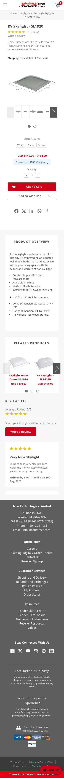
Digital (27, 553)
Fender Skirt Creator (32, 611)
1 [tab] (29, 126)
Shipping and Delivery (32, 577)
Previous (10, 112)
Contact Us (32, 557)
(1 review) (33, 32)
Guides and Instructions (32, 619)
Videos (32, 628)
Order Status (32, 594)
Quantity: (32, 169)
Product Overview (31, 242)
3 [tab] (37, 391)
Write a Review (16, 35)
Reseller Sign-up (32, 561)
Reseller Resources (32, 623)
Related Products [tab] (31, 343)
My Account (32, 590)
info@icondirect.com (36, 530)
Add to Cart (34, 187)
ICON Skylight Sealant (39, 290)
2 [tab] (34, 126)
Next (53, 112)
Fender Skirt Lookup (32, 615)
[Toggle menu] (5, 5)
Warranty (36, 765)
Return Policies (32, 586)
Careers (32, 549)
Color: (32, 138)
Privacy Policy (20, 765)
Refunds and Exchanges (32, 582)
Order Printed (43, 553)
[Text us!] (50, 771)
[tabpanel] (17, 112)
